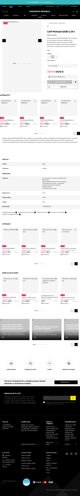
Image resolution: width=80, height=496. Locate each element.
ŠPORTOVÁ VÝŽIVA (63, 15)
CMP (43, 164)
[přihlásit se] (73, 12)
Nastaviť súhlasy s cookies (28, 468)
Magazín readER (11, 7)
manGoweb (74, 490)
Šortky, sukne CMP (42, 212)
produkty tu (48, 2)
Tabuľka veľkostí (51, 60)
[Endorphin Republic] (40, 11)
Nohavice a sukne (53, 23)
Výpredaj (6, 15)
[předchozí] (74, 133)
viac (48, 50)
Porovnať (4, 126)
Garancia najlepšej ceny (58, 76)
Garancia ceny (25, 466)
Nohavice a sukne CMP (57, 212)
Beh (25, 15)
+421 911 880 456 (74, 6)
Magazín (48, 458)
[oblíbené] (6, 12)
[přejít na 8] (43, 133)
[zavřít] (77, 2)
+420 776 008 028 (49, 6)
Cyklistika (15, 15)
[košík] (77, 12)
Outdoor (43, 15)
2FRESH (57, 490)
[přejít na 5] (41, 344)
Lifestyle (53, 15)
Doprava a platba (26, 455)
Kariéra (20, 6)
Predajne (4, 6)
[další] (78, 133)
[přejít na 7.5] (45, 344)
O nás (47, 472)
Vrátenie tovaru (25, 458)
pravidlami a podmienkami (28, 402)
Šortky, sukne (62, 23)
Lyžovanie (34, 15)
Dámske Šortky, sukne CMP (26, 212)
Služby (48, 460)
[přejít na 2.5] (38, 344)
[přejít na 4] (40, 133)
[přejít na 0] (36, 133)
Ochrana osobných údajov (28, 463)
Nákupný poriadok (26, 460)
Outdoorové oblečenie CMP (10, 214)
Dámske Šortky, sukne (8, 212)
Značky (74, 15)
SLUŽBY (40, 17)
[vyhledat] (3, 12)
